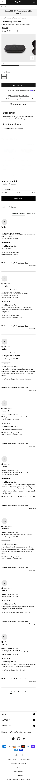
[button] (2, 2)
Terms (18, 767)
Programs (6, 726)
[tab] (18, 213)
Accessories (9, 18)
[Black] (4, 76)
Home (3, 18)
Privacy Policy (15, 732)
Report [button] (22, 263)
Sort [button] (3, 207)
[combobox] (18, 6)
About (5, 714)
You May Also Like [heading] (9, 139)
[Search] (2, 7)
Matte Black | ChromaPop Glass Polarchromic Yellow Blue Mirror (23, 160)
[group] (10, 157)
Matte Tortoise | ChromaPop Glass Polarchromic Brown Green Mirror (27, 160)
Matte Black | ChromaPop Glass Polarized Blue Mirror (5, 160)
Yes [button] (19, 263)
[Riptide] (9, 150)
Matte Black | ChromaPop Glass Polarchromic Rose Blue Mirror (10, 160)
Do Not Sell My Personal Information (18, 779)
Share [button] (26, 263)
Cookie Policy (18, 775)
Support (6, 720)
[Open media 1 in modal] (32, 58)
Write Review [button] (18, 198)
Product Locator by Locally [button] (20, 104)
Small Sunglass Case (20, 18)
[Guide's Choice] (27, 150)
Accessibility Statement (18, 763)
